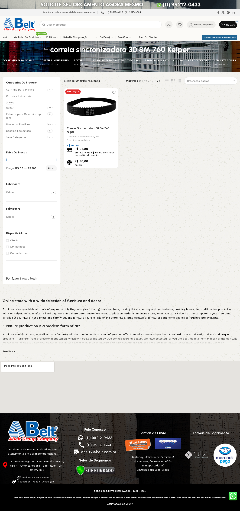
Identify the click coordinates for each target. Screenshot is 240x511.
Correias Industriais (18, 96)
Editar (10, 107)
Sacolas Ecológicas (18, 130)
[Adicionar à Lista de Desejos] (113, 92)
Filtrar (51, 168)
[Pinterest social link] (228, 12)
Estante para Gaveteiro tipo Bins (24, 116)
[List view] (166, 80)
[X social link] (223, 12)
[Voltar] (45, 49)
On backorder (19, 253)
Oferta (14, 240)
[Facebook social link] (218, 12)
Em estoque (17, 246)
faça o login (28, 278)
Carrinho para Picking (20, 89)
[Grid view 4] (179, 80)
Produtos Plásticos (18, 124)
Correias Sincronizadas (80, 136)
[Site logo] (19, 24)
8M (97, 136)
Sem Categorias (16, 137)
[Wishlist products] (179, 24)
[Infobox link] (121, 12)
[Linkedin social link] (233, 12)
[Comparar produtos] (168, 24)
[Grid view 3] (172, 80)
